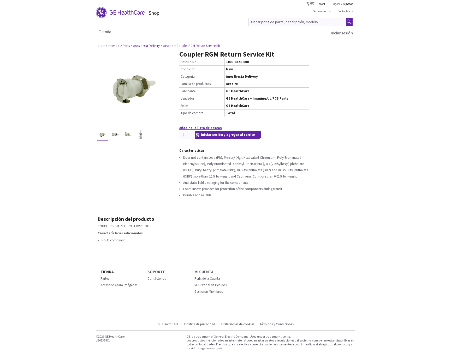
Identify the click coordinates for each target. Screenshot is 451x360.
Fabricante (188, 91)
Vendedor (187, 98)
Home (102, 46)
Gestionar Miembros (208, 291)
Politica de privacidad (199, 324)
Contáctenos (345, 11)
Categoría (188, 76)
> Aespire (167, 46)
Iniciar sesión (341, 32)
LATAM (321, 4)
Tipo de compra (192, 113)
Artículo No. (189, 62)
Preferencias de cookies (237, 324)
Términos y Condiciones (277, 324)
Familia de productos (196, 84)
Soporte (156, 271)
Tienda (105, 31)
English (336, 4)
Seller (184, 105)
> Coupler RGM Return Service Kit (197, 46)
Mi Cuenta (203, 271)
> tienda (113, 46)
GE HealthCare (168, 324)
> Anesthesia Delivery (145, 46)
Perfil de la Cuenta (207, 278)
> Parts (125, 46)
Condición (188, 69)
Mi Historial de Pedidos (210, 285)
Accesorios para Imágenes (118, 285)
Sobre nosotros (321, 11)
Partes (104, 278)
